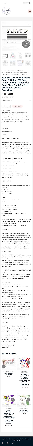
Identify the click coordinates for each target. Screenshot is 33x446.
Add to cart (17, 106)
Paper (25, 112)
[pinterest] (9, 443)
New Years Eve (20, 112)
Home (3, 70)
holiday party (12, 116)
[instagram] (13, 443)
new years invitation (6, 119)
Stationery (7, 70)
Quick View (8, 368)
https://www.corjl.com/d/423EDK (10, 165)
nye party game (23, 119)
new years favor (26, 117)
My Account (5, 3)
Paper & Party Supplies (7, 114)
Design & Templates (16, 70)
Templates (20, 114)
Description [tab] (5, 128)
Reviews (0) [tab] (4, 134)
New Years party (15, 119)
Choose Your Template (8, 97)
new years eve (18, 117)
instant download (20, 116)
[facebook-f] (4, 443)
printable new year (19, 121)
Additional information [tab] (7, 131)
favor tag (6, 116)
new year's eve (10, 117)
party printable (10, 121)
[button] (28, 24)
